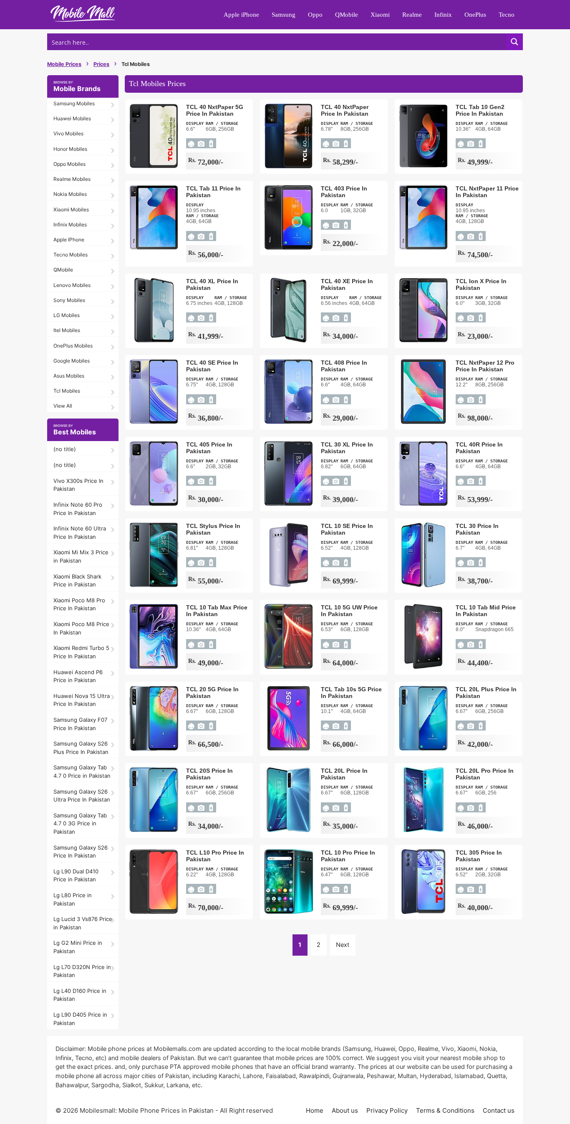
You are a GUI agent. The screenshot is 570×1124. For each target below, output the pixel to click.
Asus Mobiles (68, 376)
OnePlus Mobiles (73, 346)
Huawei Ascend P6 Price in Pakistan (78, 676)
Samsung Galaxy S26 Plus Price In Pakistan (80, 747)
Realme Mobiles (72, 179)
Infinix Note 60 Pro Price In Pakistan (77, 508)
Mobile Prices (64, 64)
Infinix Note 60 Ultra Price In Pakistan (79, 532)
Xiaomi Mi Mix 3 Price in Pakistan (80, 556)
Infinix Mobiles (70, 224)
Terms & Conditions (445, 1110)
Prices (101, 64)
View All (62, 406)
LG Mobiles (66, 315)
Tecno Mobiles (70, 254)
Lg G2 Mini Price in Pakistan (77, 946)
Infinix (443, 14)
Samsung (283, 14)
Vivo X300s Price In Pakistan (78, 484)
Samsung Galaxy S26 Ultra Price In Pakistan (81, 795)
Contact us (499, 1110)
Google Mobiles (71, 361)
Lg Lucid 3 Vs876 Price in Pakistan (82, 923)
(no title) (64, 449)
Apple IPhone (68, 239)
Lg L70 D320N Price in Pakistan (82, 971)
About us (345, 1110)
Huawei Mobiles (72, 118)
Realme (412, 14)
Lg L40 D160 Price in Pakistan (79, 994)
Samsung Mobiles (74, 103)
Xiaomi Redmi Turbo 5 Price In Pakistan (81, 652)
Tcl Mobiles (66, 391)
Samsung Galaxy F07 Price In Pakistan (80, 723)
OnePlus (475, 14)
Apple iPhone (241, 14)
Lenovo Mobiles (72, 285)
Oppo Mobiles (69, 164)
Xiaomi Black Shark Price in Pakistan (77, 580)
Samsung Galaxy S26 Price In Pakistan (80, 851)
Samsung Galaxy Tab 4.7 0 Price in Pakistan (82, 771)
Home (314, 1110)
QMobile (346, 14)
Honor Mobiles (70, 149)
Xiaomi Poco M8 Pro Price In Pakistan (79, 604)
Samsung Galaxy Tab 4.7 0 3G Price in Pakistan (80, 823)
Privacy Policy (387, 1110)
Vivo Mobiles (68, 133)
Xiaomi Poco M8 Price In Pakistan (81, 628)
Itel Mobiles (66, 330)
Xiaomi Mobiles (71, 209)
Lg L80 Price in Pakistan (72, 899)
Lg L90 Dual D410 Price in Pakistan (75, 875)
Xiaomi (380, 14)
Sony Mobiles (69, 300)
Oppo (315, 14)
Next (342, 944)
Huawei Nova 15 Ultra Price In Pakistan (81, 700)
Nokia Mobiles (70, 194)
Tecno (507, 14)
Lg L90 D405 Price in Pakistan (80, 1018)
